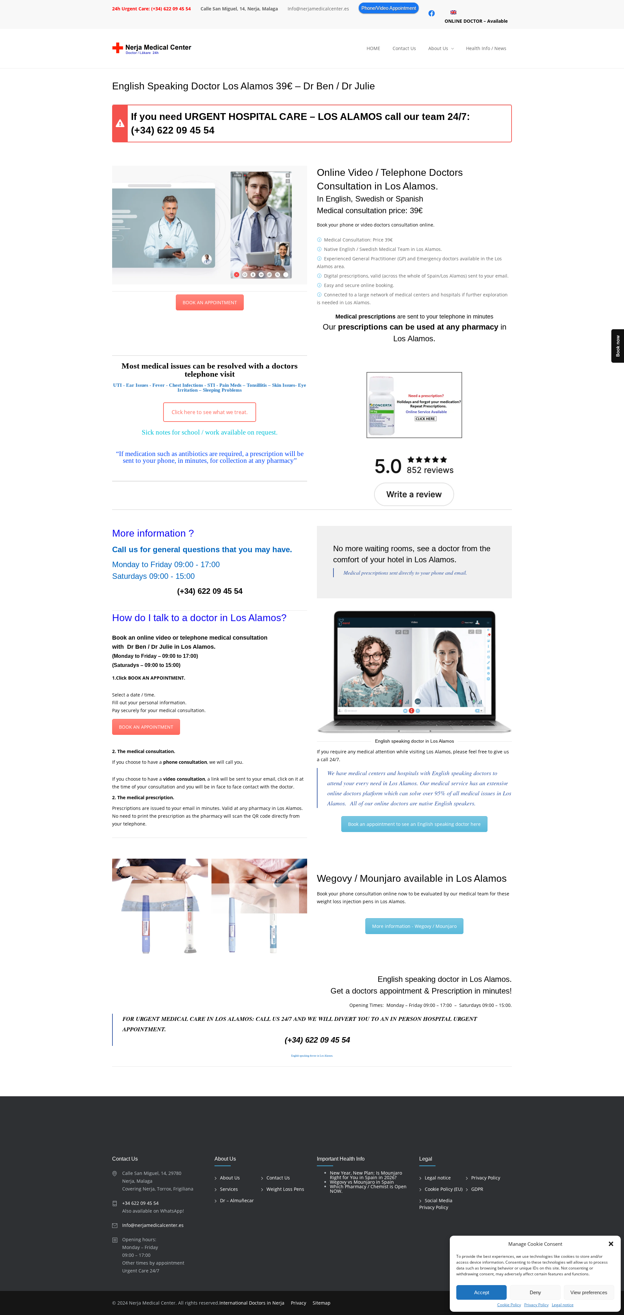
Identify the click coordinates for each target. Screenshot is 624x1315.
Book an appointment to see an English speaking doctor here (414, 824)
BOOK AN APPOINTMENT (210, 302)
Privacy (298, 1303)
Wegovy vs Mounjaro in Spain (362, 1182)
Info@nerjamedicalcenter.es (153, 1225)
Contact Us (404, 48)
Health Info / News (486, 48)
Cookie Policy (509, 1305)
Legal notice (563, 1305)
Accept (481, 1292)
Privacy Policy (536, 1305)
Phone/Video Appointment (388, 8)
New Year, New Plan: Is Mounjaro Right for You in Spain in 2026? (366, 1175)
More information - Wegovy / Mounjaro (414, 926)
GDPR (477, 1189)
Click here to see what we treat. (210, 412)
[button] (611, 1244)
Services (229, 1189)
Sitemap (322, 1303)
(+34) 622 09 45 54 (172, 130)
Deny (535, 1292)
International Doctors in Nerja (251, 1303)
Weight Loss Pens (285, 1189)
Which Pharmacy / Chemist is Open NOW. (368, 1188)
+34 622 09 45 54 (140, 1203)
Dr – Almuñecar (237, 1200)
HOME (373, 48)
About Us (438, 48)
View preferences (588, 1292)
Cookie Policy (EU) (443, 1189)
